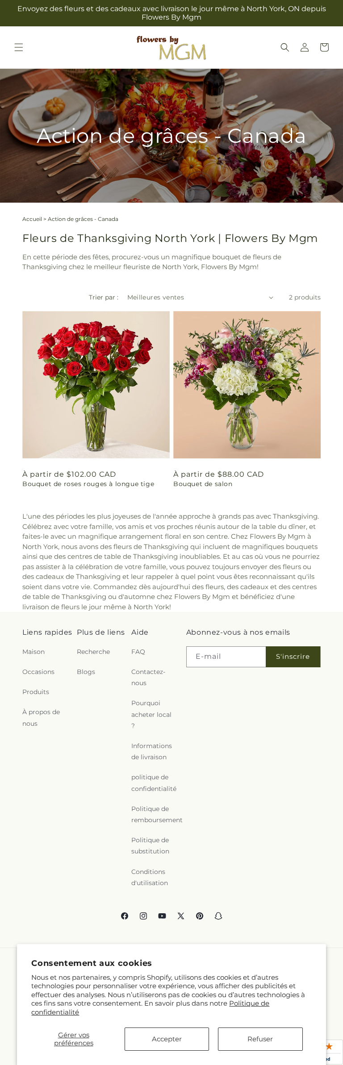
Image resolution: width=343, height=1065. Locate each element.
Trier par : (103, 297)
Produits (35, 692)
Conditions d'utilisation (149, 877)
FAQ (138, 652)
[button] (19, 47)
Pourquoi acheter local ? (151, 714)
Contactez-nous (148, 677)
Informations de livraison (151, 751)
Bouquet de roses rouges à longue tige (88, 484)
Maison (33, 652)
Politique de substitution (150, 845)
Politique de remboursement (157, 814)
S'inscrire (293, 656)
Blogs (86, 672)
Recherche (93, 652)
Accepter (167, 1039)
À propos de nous (41, 717)
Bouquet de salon (203, 484)
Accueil (32, 219)
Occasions (38, 672)
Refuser (260, 1039)
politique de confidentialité (153, 782)
